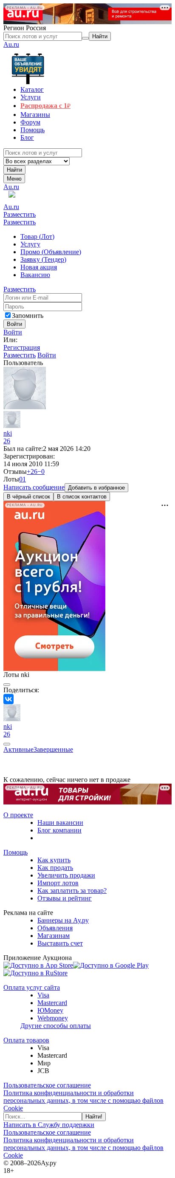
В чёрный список (28, 496)
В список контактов (82, 496)
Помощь (15, 852)
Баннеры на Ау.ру (63, 920)
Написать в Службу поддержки (48, 1124)
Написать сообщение (34, 487)
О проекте (18, 814)
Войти (12, 332)
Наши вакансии (60, 822)
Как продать (55, 867)
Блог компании (59, 830)
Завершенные (53, 749)
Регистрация (21, 347)
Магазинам (53, 935)
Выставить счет (60, 943)
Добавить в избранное (96, 487)
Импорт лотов (58, 882)
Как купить (54, 860)
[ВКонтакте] (8, 699)
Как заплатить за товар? (72, 890)
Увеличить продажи (66, 875)
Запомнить (27, 315)
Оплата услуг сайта (31, 987)
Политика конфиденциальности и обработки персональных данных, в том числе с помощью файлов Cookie (83, 1100)
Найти (14, 170)
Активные (18, 749)
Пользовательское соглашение (47, 1085)
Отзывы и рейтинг (64, 898)
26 (6, 441)
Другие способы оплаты (55, 1025)
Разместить (19, 214)
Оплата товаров (26, 1040)
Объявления (55, 928)
